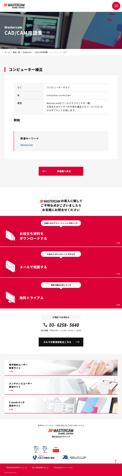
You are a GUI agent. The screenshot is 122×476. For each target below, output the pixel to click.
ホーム (7, 52)
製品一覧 (16, 52)
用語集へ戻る (64, 171)
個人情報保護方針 (39, 467)
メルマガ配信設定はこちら (57, 341)
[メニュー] (116, 6)
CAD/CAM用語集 (41, 52)
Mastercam (27, 52)
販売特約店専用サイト (15, 467)
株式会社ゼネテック (62, 467)
